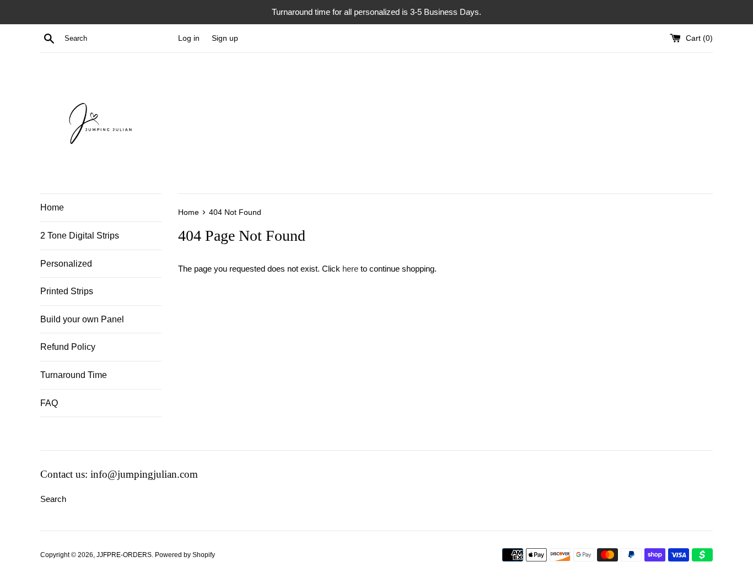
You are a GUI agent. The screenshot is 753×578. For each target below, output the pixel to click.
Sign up (225, 38)
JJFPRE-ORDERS (124, 555)
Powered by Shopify (185, 555)
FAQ (49, 403)
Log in (189, 38)
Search (53, 499)
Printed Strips (66, 291)
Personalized (66, 263)
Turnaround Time (73, 375)
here (350, 268)
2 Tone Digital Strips (79, 235)
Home (52, 207)
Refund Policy (67, 347)
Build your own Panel (82, 319)
